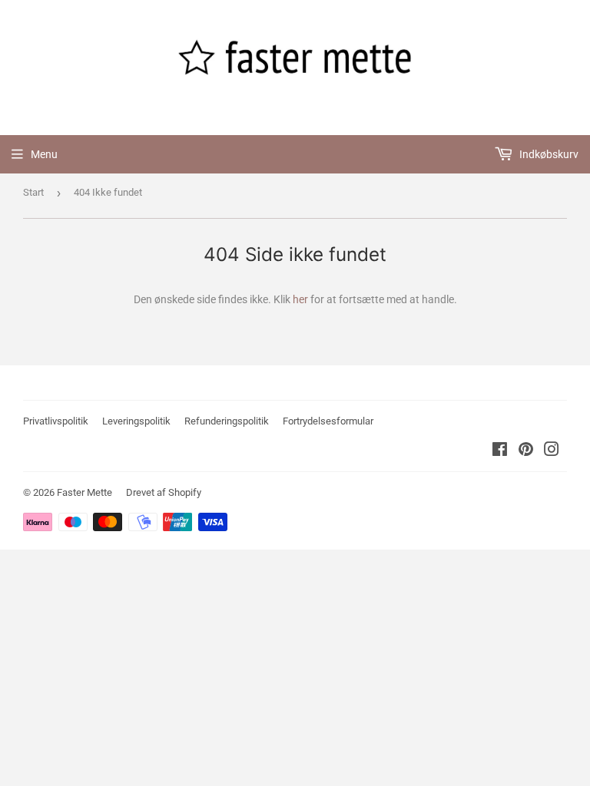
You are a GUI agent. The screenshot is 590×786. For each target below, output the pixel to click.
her (300, 299)
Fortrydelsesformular (328, 421)
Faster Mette (84, 492)
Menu (44, 154)
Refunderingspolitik (226, 421)
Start (33, 192)
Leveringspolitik (136, 421)
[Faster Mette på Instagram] (551, 451)
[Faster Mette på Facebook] (500, 451)
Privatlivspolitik (55, 421)
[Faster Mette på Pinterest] (526, 451)
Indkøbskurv (547, 154)
